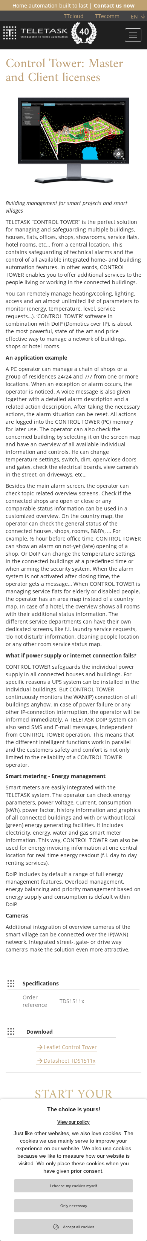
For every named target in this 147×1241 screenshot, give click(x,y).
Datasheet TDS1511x (69, 1060)
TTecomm (107, 16)
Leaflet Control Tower (70, 1047)
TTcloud (74, 16)
